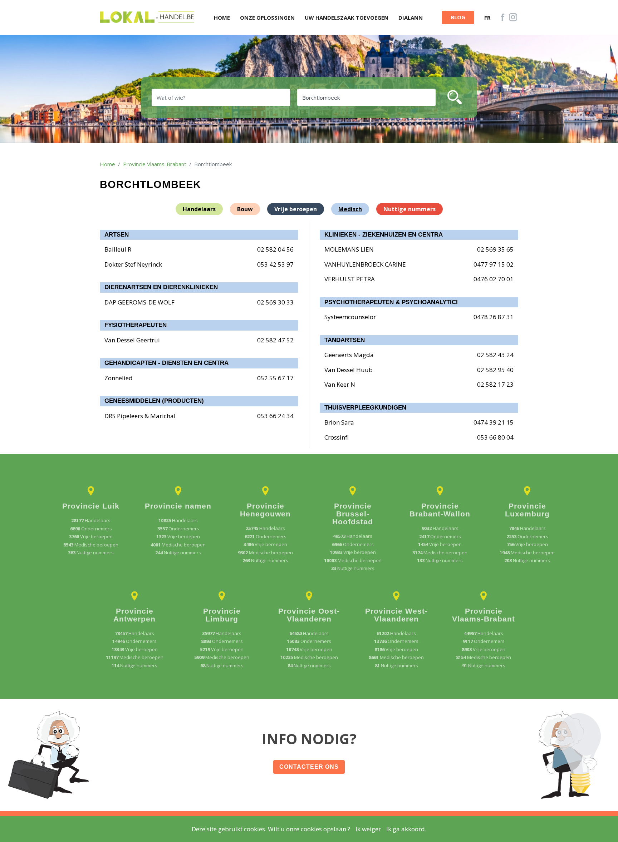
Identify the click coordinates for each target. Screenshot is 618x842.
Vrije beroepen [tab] (295, 209)
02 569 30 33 (275, 302)
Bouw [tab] (245, 209)
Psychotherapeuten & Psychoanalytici (391, 302)
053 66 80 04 (495, 437)
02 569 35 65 (495, 249)
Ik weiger (368, 829)
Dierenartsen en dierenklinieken (161, 287)
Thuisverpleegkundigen (365, 407)
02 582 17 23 (495, 384)
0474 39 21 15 (494, 422)
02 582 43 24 (495, 355)
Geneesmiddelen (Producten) (154, 400)
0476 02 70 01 (494, 279)
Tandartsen (344, 340)
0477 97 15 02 (494, 264)
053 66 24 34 (275, 416)
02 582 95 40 (495, 370)
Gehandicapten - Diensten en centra (166, 363)
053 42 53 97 (275, 264)
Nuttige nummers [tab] (409, 209)
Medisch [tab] (350, 209)
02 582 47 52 (275, 340)
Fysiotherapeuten (135, 325)
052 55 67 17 (275, 378)
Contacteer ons (309, 767)
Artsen (116, 234)
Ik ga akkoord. (406, 829)
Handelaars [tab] (199, 209)
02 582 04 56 (275, 249)
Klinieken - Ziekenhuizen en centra (383, 234)
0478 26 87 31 (494, 317)
